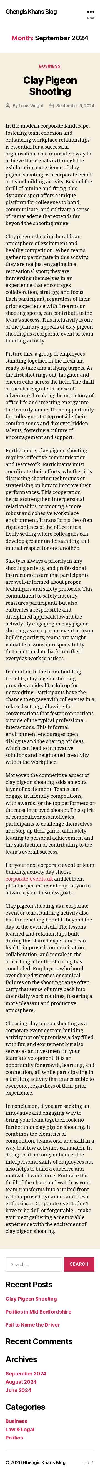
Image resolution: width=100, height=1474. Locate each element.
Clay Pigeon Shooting (50, 85)
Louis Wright (31, 105)
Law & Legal (20, 1429)
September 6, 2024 (75, 105)
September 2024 (26, 1374)
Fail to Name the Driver (33, 1325)
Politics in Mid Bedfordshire (38, 1312)
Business (50, 66)
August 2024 (21, 1382)
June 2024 (18, 1390)
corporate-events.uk (29, 879)
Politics (14, 1438)
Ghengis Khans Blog (31, 12)
